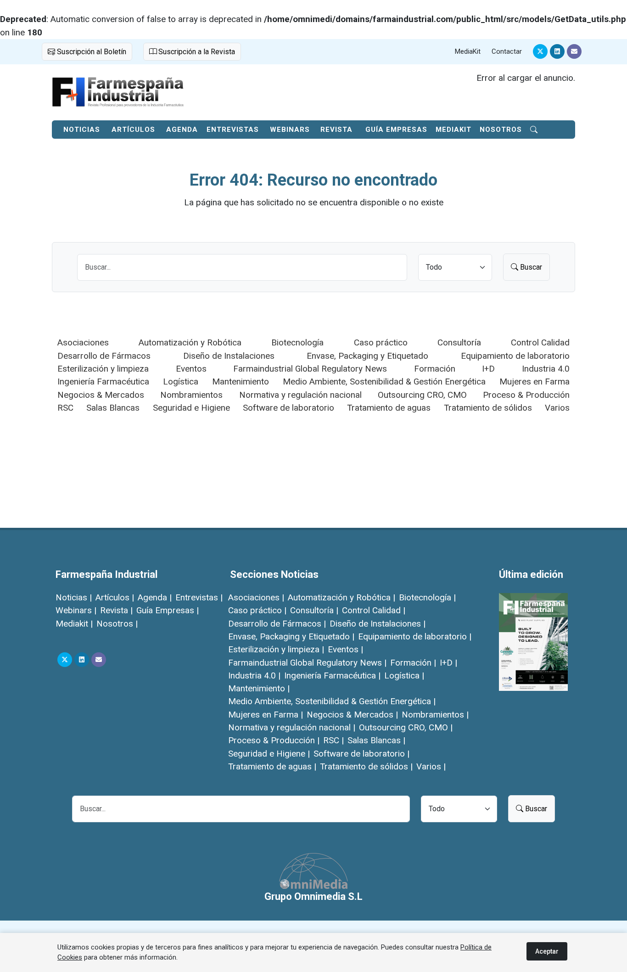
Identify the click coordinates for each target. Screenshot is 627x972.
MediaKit (468, 51)
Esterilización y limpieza (103, 368)
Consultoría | (314, 610)
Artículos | (114, 597)
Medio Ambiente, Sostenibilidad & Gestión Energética (384, 381)
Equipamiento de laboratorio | (414, 636)
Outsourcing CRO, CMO (422, 395)
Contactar (507, 51)
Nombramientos (191, 395)
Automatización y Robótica (190, 342)
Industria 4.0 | (254, 675)
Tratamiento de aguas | (272, 766)
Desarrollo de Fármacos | (277, 623)
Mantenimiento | (259, 688)
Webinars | (76, 610)
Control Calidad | (373, 610)
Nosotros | (117, 623)
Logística (180, 381)
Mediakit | (74, 623)
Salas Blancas (113, 407)
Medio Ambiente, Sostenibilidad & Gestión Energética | (332, 701)
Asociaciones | (256, 597)
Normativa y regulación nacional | (291, 727)
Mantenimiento (240, 381)
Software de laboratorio (288, 407)
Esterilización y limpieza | (276, 649)
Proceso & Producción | (273, 740)
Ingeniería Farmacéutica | (332, 675)
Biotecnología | (427, 597)
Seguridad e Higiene (191, 407)
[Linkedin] (557, 51)
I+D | (448, 662)
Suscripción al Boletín (90, 51)
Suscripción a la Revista (196, 51)
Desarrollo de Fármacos (104, 355)
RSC (65, 407)
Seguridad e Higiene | (269, 753)
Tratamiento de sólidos (488, 407)
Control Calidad (540, 342)
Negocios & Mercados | (352, 714)
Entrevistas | (199, 597)
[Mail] (574, 51)
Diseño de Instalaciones (228, 355)
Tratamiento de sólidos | (366, 766)
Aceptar (547, 951)
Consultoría (459, 342)
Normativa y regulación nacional (300, 395)
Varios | (431, 766)
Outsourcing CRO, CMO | (406, 727)
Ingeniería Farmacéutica (103, 381)
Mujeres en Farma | (265, 714)
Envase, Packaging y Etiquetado (367, 355)
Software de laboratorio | (361, 753)
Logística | (404, 675)
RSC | (333, 740)
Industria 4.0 (546, 368)
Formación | (413, 662)
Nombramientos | (435, 714)
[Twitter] (540, 51)
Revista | (116, 610)
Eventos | (345, 649)
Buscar (530, 267)
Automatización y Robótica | (341, 597)
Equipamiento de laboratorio (515, 355)
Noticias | (74, 597)
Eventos (191, 368)
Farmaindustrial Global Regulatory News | (307, 662)
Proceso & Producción (526, 395)
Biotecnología (297, 342)
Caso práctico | (257, 610)
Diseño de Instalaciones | (377, 623)
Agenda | (155, 597)
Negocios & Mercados (100, 395)
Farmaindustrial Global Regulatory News (310, 368)
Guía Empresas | (167, 610)
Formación (434, 368)
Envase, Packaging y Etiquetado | (291, 636)
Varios (557, 407)
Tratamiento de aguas (389, 407)
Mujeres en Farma (534, 381)
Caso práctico (381, 342)
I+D (488, 368)
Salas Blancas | (376, 740)
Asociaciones (83, 342)
